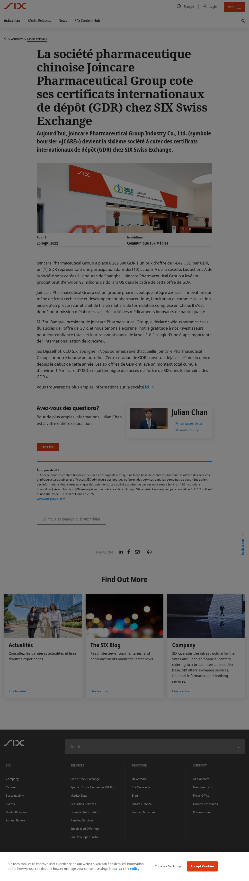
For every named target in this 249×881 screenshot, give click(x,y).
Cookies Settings (168, 866)
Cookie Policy (129, 868)
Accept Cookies (202, 866)
